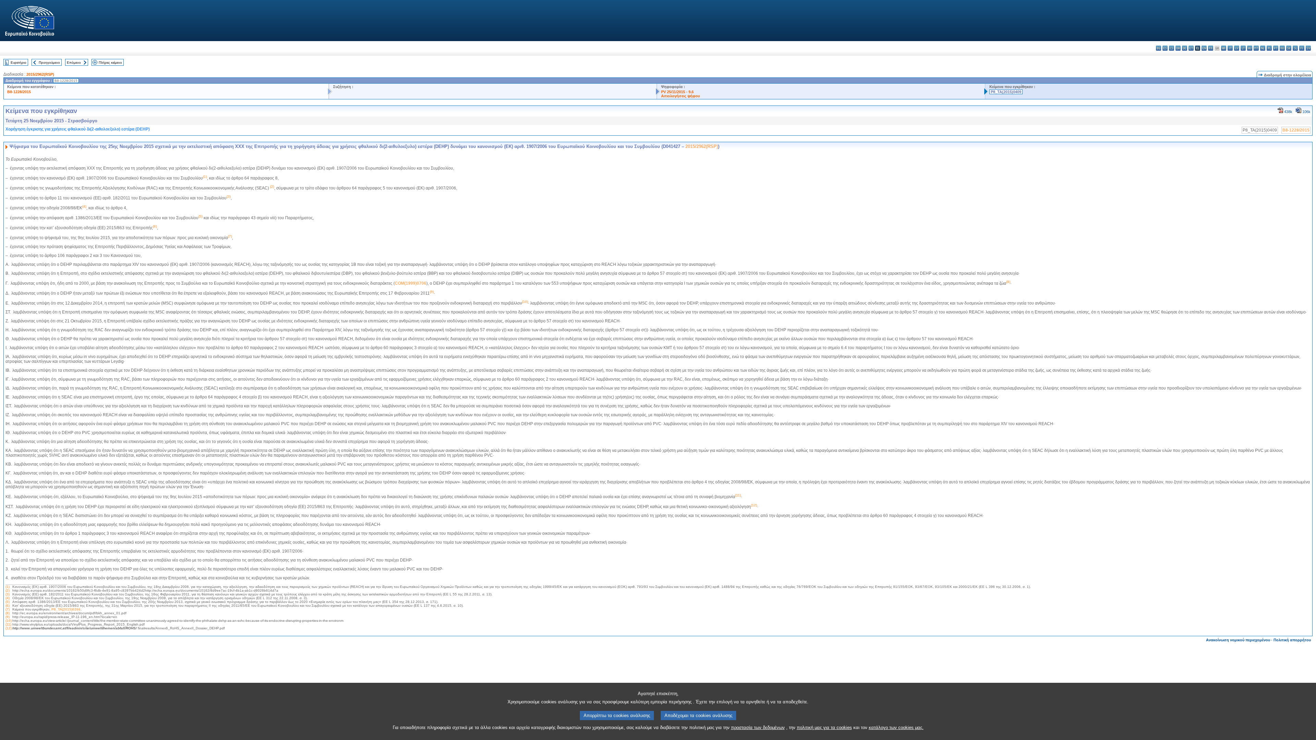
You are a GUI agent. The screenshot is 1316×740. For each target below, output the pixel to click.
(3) (7, 594)
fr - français (1210, 48)
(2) (7, 590)
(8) (7, 613)
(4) (7, 598)
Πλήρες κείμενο (110, 62)
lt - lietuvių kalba (1243, 48)
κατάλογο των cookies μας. (896, 727)
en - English (1204, 48)
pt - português (1275, 48)
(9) (7, 617)
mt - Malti (1256, 48)
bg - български (1158, 48)
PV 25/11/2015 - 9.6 (677, 92)
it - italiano (1230, 48)
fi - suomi (1301, 48)
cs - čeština (1171, 48)
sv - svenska (1308, 48)
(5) (7, 602)
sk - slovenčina (1288, 48)
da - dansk (1178, 48)
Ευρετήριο (18, 62)
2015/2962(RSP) (40, 74)
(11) (8, 624)
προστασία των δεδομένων (758, 727)
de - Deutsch (1184, 48)
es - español (1165, 48)
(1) (7, 587)
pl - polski (1269, 48)
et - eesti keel (1191, 48)
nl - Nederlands (1262, 48)
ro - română (1282, 48)
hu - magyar (1249, 48)
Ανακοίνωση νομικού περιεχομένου (1238, 640)
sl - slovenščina (1295, 48)
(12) (8, 628)
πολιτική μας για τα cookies (824, 727)
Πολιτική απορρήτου (1292, 640)
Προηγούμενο (49, 62)
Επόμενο (74, 62)
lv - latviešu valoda (1236, 48)
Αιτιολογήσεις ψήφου (680, 96)
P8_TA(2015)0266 (66, 609)
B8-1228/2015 (19, 92)
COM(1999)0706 (410, 283)
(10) (8, 620)
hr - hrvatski (1223, 48)
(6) (7, 605)
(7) (7, 609)
